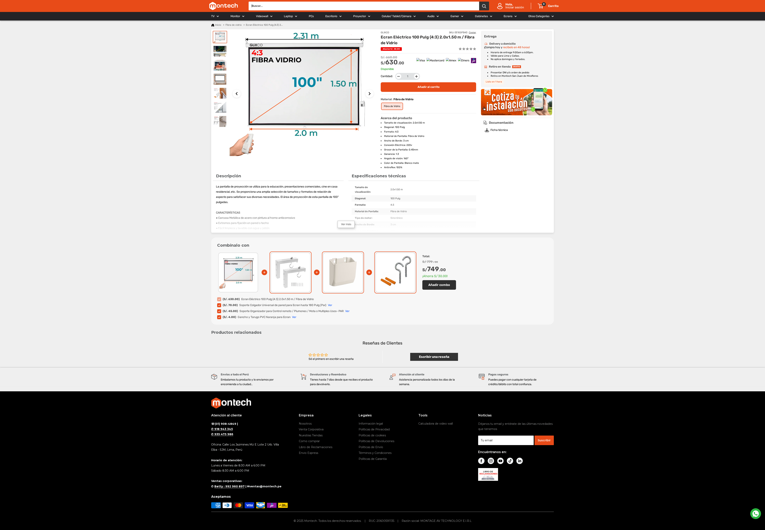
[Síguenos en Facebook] (481, 461)
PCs (311, 16)
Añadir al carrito (428, 87)
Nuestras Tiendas (311, 435)
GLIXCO (385, 32)
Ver (330, 305)
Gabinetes (481, 16)
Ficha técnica (499, 130)
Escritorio (331, 16)
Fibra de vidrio (234, 25)
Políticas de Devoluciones (376, 441)
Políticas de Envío (371, 447)
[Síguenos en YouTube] (500, 461)
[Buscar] (484, 6)
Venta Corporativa (311, 429)
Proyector (359, 16)
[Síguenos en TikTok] (510, 461)
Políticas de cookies (372, 435)
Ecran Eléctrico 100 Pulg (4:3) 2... (264, 25)
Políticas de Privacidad (374, 429)
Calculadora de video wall (435, 423)
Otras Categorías (538, 16)
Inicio (218, 25)
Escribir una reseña (434, 357)
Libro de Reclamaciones (315, 447)
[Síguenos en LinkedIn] (519, 461)
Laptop (288, 16)
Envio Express (308, 453)
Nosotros (305, 423)
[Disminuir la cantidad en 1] (398, 76)
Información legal (371, 423)
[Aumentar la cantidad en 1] (416, 76)
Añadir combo (439, 285)
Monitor (235, 16)
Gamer (454, 16)
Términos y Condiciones (375, 453)
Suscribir (544, 440)
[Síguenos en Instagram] (491, 461)
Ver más (346, 224)
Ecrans (508, 16)
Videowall (262, 16)
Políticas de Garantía (373, 459)
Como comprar (309, 441)
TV (213, 16)
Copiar (472, 32)
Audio (430, 16)
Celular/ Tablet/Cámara (396, 16)
